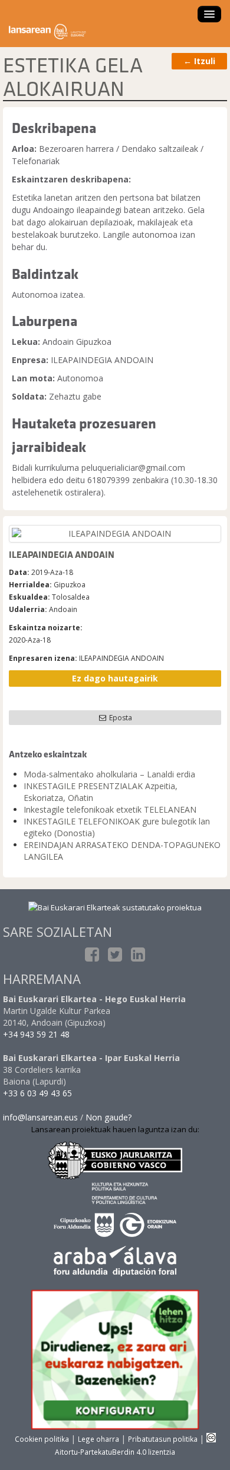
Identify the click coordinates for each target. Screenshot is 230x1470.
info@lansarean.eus (40, 1117)
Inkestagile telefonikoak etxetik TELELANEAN (110, 809)
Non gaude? (109, 1117)
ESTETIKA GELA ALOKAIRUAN (73, 76)
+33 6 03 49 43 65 (37, 1093)
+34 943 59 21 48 (36, 1034)
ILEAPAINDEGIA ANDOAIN (61, 554)
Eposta (119, 718)
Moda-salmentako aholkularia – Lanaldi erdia (109, 774)
